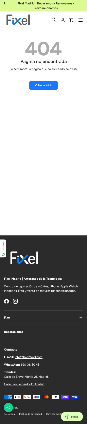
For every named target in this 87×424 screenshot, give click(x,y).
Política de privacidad (30, 414)
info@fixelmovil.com (28, 357)
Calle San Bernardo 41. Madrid (24, 384)
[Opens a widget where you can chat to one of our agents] (72, 417)
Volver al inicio (43, 85)
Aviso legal (9, 414)
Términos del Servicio (57, 414)
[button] (71, 20)
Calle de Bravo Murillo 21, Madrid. (26, 377)
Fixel (14, 407)
